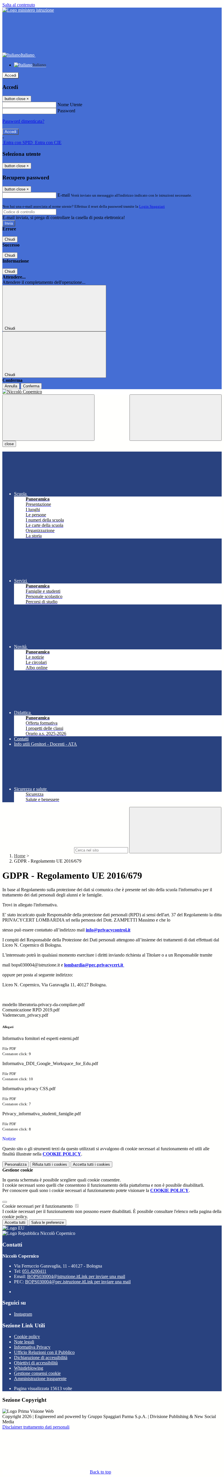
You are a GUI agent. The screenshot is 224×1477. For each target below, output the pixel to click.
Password (66, 110)
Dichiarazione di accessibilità (40, 1357)
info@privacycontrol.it (108, 929)
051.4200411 (34, 1271)
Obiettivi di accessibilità (36, 1362)
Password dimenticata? (23, 121)
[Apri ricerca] (176, 417)
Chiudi (10, 239)
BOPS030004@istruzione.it (76, 1276)
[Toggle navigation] (48, 417)
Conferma (31, 386)
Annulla (11, 386)
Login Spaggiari (152, 206)
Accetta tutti (91, 1164)
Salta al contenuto (18, 4)
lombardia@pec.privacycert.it (94, 964)
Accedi (10, 75)
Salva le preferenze (47, 1222)
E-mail (63, 195)
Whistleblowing (28, 1368)
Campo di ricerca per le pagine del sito (37, 849)
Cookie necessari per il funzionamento (38, 1206)
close (9, 444)
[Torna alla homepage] (112, 391)
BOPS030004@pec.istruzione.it (78, 1281)
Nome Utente (69, 104)
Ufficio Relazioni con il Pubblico (44, 1352)
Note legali (24, 1341)
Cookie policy (27, 1336)
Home (19, 855)
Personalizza (16, 1164)
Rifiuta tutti (49, 1164)
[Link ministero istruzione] (28, 10)
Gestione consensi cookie (37, 1373)
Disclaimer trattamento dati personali (35, 1426)
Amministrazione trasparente (40, 1378)
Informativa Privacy (32, 1347)
